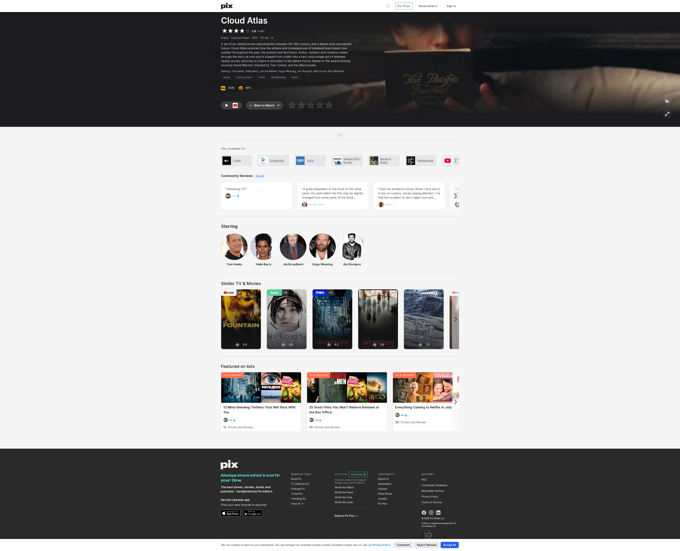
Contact (382, 498)
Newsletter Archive (433, 490)
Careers (382, 488)
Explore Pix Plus (345, 515)
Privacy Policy (430, 496)
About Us (383, 478)
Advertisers (384, 483)
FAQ (424, 479)
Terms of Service (432, 502)
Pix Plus (382, 503)
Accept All (449, 544)
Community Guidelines (434, 485)
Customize (403, 544)
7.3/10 (231, 87)
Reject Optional (426, 544)
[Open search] (388, 6)
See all (260, 175)
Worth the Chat (343, 497)
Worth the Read (344, 492)
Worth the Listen (344, 502)
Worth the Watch (344, 487)
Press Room (385, 493)
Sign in (451, 6)
